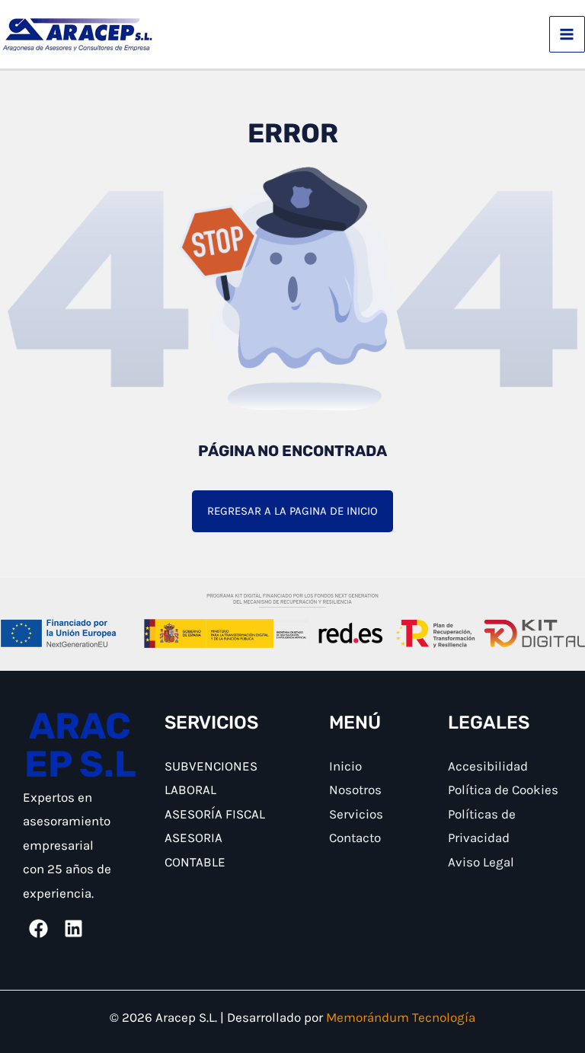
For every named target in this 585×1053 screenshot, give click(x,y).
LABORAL (190, 789)
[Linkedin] (73, 928)
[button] (292, 511)
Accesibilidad (488, 766)
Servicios (356, 814)
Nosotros (355, 789)
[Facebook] (38, 928)
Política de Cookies (503, 789)
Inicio (345, 766)
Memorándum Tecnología (400, 1017)
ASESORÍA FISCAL (215, 814)
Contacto (355, 837)
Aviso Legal (481, 862)
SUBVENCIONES (211, 766)
